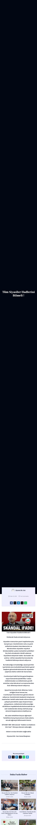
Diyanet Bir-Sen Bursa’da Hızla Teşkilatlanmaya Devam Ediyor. (9, 813)
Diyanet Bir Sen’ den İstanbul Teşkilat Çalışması (10, 793)
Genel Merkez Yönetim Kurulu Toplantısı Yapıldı (27, 812)
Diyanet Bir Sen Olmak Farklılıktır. (27, 793)
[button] (11, 602)
